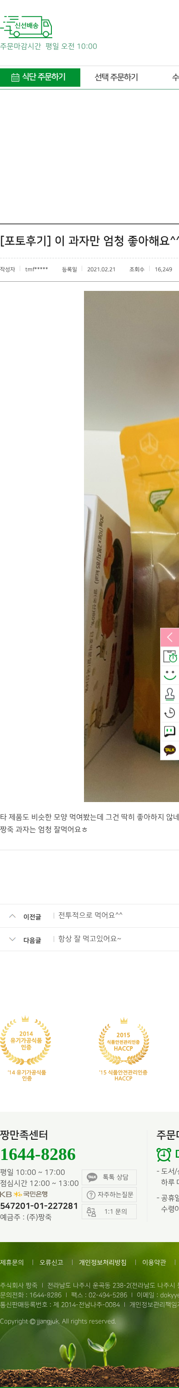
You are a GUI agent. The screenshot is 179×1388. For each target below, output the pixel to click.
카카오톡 (170, 750)
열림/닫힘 (170, 637)
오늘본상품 (170, 713)
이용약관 (154, 1262)
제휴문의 (12, 1262)
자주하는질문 (116, 1194)
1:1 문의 (170, 731)
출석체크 (170, 694)
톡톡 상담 (116, 1177)
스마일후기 (170, 675)
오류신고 (51, 1262)
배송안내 (170, 656)
